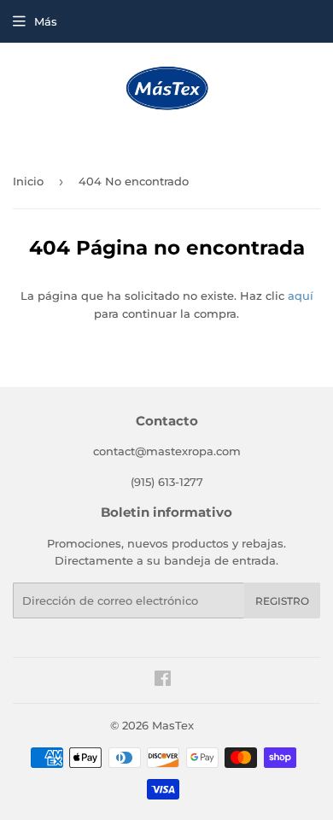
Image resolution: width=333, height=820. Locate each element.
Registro (282, 600)
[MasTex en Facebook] (163, 681)
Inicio (28, 181)
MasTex (173, 725)
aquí (300, 295)
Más (45, 21)
